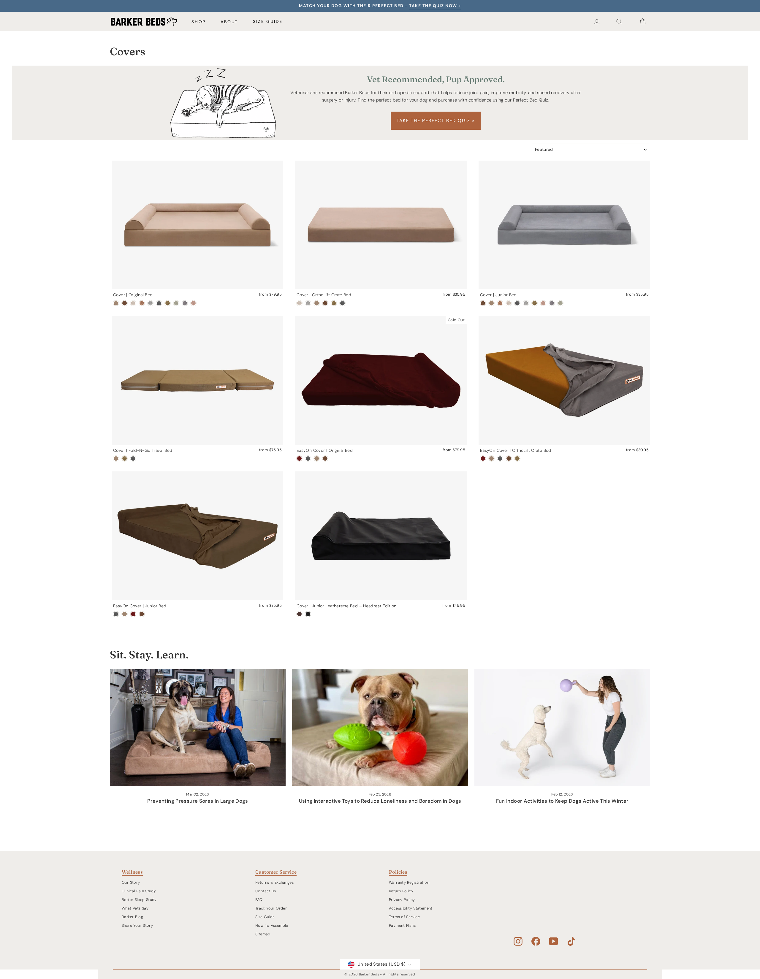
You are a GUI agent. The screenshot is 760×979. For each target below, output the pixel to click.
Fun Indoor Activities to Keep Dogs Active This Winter (562, 801)
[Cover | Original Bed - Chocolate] (124, 303)
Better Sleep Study (139, 899)
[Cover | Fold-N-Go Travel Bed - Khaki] (116, 458)
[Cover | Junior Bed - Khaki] (491, 303)
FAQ (258, 899)
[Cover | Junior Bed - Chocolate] (483, 303)
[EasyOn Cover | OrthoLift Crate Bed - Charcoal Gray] (500, 458)
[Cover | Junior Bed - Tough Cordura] (534, 303)
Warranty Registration (409, 882)
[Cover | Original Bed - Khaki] (116, 303)
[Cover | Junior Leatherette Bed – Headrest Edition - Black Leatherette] (308, 614)
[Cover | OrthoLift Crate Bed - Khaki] (316, 303)
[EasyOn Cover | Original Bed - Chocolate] (325, 458)
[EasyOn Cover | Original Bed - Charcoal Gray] (308, 458)
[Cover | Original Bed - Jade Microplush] (176, 303)
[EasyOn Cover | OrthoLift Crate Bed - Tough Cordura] (517, 458)
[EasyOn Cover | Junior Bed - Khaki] (124, 614)
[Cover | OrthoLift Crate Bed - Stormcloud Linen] (308, 303)
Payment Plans (402, 925)
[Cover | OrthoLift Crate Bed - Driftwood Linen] (299, 303)
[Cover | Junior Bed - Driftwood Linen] (509, 303)
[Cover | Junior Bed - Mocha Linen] (500, 303)
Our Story (131, 882)
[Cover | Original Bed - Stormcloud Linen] (150, 303)
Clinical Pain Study (139, 891)
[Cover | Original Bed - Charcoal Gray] (159, 303)
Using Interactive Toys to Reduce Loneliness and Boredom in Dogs (380, 801)
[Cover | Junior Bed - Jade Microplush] (560, 303)
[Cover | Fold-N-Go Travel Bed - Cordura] (124, 458)
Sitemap (262, 934)
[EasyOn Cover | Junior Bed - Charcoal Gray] (116, 614)
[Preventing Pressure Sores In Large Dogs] (198, 727)
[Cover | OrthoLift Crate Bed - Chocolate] (325, 303)
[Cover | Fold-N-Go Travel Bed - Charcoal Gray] (133, 458)
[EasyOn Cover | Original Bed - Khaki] (316, 458)
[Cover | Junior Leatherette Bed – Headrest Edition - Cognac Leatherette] (299, 614)
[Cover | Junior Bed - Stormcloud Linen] (526, 303)
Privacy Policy (402, 899)
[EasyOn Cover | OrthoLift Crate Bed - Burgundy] (483, 458)
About (229, 21)
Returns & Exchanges (274, 882)
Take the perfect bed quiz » (436, 120)
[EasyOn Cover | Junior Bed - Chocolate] (142, 614)
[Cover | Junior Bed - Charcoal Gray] (517, 303)
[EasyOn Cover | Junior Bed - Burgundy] (133, 614)
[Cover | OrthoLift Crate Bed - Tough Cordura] (334, 303)
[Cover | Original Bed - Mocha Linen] (142, 303)
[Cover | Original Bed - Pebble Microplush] (185, 303)
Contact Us (265, 891)
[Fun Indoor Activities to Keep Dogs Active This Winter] (562, 727)
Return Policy (401, 891)
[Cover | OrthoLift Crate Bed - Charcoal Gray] (342, 303)
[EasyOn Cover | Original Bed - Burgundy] (299, 458)
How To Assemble (271, 925)
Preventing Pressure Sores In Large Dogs (197, 801)
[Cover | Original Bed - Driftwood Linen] (133, 303)
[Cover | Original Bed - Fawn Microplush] (193, 303)
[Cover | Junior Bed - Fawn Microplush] (543, 303)
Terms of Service (404, 916)
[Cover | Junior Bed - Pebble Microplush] (552, 303)
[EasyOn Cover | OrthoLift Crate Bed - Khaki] (491, 458)
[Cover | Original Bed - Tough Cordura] (167, 303)
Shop (198, 21)
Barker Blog (132, 916)
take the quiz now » (435, 5)
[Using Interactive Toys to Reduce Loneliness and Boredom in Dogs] (380, 727)
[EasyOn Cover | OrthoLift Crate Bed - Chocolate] (509, 458)
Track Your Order (271, 908)
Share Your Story (137, 925)
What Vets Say (135, 908)
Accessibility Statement (411, 908)
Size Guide (268, 21)
